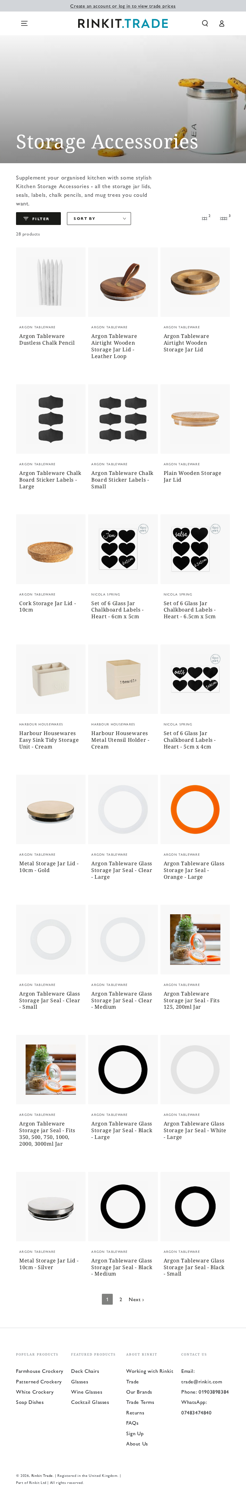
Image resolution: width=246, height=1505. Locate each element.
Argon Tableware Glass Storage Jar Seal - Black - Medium (121, 1267)
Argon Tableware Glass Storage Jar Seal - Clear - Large (121, 870)
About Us (137, 1443)
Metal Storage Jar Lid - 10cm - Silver (49, 1264)
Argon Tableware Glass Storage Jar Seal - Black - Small (194, 1267)
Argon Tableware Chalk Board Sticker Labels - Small (122, 480)
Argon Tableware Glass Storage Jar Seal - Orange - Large (194, 870)
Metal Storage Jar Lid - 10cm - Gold (49, 867)
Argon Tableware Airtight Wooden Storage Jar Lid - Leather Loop (114, 346)
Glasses (79, 1381)
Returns (135, 1412)
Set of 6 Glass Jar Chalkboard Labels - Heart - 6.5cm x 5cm (190, 610)
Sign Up (135, 1433)
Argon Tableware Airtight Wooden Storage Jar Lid (186, 343)
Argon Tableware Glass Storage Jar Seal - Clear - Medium (121, 1000)
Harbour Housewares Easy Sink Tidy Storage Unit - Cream (49, 740)
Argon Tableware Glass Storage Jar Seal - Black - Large (121, 1130)
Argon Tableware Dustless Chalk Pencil (47, 339)
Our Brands (139, 1391)
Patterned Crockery (39, 1381)
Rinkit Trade (42, 1475)
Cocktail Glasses (90, 1401)
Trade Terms (140, 1401)
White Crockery (34, 1391)
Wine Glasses (86, 1391)
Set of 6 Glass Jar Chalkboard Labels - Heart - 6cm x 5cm (117, 610)
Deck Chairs (85, 1370)
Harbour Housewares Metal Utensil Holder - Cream (120, 740)
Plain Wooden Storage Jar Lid (193, 476)
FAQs (132, 1422)
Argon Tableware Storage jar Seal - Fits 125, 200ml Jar (192, 1000)
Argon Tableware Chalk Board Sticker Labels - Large (50, 480)
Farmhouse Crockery (39, 1370)
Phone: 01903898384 (205, 1391)
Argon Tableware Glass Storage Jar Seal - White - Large (195, 1130)
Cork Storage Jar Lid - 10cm (47, 606)
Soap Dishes (30, 1401)
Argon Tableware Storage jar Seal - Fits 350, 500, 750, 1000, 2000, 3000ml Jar (47, 1133)
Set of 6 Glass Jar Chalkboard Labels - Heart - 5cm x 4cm (190, 740)
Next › (136, 1299)
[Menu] (24, 23)
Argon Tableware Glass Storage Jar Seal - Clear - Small (49, 1000)
